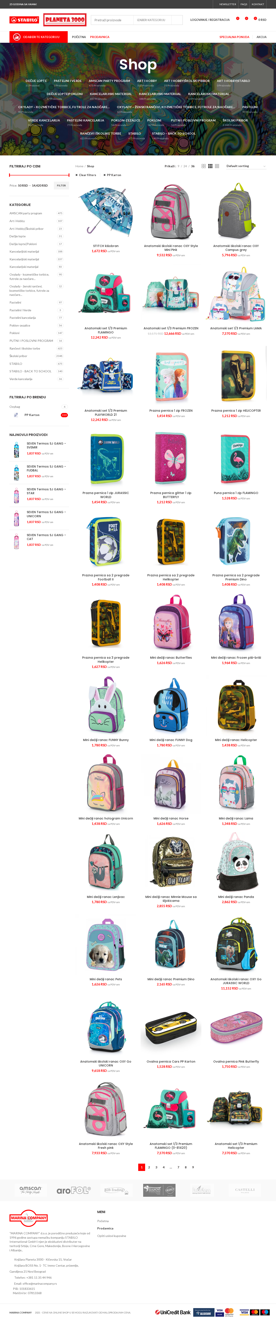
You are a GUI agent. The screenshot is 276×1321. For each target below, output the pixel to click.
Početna (103, 1221)
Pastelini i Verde (20, 310)
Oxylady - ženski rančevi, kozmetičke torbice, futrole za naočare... (29, 290)
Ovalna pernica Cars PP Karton (171, 1061)
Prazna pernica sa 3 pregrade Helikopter (105, 659)
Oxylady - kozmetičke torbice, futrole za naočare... (29, 277)
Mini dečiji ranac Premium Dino (170, 979)
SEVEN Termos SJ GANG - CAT (46, 537)
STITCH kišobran (106, 246)
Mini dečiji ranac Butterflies (171, 658)
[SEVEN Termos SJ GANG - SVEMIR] (16, 450)
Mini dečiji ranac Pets (106, 979)
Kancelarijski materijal (23, 266)
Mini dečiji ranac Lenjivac (106, 897)
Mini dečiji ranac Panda (236, 897)
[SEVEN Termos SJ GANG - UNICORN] (16, 518)
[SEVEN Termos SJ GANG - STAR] (16, 495)
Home (79, 166)
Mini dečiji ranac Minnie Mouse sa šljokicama (171, 899)
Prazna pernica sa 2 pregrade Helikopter (170, 577)
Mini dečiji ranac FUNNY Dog (171, 740)
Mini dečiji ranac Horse (171, 818)
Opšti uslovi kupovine (111, 1236)
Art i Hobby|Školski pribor (26, 228)
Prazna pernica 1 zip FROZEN (171, 411)
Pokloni (14, 333)
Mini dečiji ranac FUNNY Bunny (106, 740)
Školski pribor (18, 356)
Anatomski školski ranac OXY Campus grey (236, 248)
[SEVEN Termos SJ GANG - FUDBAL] (16, 473)
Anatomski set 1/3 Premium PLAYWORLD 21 (106, 412)
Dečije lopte (17, 236)
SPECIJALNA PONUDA (234, 37)
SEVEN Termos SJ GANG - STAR (46, 491)
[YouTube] (203, 4)
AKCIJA (262, 37)
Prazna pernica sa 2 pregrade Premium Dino (236, 577)
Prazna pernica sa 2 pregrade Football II (105, 577)
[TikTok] (208, 4)
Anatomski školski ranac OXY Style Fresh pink (106, 1146)
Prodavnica (105, 1228)
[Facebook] (188, 4)
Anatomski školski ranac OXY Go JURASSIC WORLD (236, 981)
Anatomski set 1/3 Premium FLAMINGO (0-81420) (171, 1146)
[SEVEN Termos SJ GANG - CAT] (16, 541)
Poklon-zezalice (19, 325)
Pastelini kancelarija (22, 317)
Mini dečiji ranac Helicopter (236, 740)
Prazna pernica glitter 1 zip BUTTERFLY (170, 495)
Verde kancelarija (20, 379)
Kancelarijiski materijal (24, 251)
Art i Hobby (17, 221)
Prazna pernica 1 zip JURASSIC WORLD (106, 495)
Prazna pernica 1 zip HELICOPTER (236, 411)
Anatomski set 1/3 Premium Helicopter (236, 1146)
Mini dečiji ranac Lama (236, 818)
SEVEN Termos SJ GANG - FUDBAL (46, 468)
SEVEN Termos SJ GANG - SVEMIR (46, 445)
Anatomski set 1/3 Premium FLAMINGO (106, 330)
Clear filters (87, 175)
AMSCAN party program (25, 213)
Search (177, 20)
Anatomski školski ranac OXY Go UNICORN (105, 1063)
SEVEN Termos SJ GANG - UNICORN (46, 514)
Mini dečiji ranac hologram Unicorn (106, 818)
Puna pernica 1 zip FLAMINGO (236, 493)
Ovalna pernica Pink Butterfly (236, 1061)
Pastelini (15, 302)
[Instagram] (198, 4)
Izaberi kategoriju (151, 20)
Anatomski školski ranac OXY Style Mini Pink (171, 248)
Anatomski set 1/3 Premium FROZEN (171, 328)
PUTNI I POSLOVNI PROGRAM (31, 340)
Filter (61, 185)
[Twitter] (193, 4)
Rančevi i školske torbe (24, 348)
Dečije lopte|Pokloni (23, 244)
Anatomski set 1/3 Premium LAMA (236, 328)
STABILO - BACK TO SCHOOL (30, 371)
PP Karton (114, 175)
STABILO (15, 363)
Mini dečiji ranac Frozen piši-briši (236, 658)
